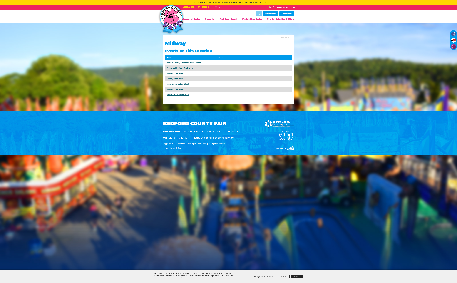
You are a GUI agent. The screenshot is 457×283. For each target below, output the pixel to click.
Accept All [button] (297, 277)
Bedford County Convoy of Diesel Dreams (184, 63)
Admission (286, 14)
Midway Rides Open (175, 73)
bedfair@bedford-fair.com (219, 137)
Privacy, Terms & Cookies (173, 148)
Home (166, 38)
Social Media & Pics (280, 19)
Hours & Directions (286, 7)
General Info (191, 19)
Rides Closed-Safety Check (178, 84)
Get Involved (228, 19)
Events (209, 19)
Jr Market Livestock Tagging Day (180, 68)
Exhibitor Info (252, 19)
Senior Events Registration (178, 95)
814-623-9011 (181, 137)
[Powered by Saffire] (290, 149)
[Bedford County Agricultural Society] (171, 20)
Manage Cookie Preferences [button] (263, 277)
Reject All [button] (283, 277)
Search (259, 13)
